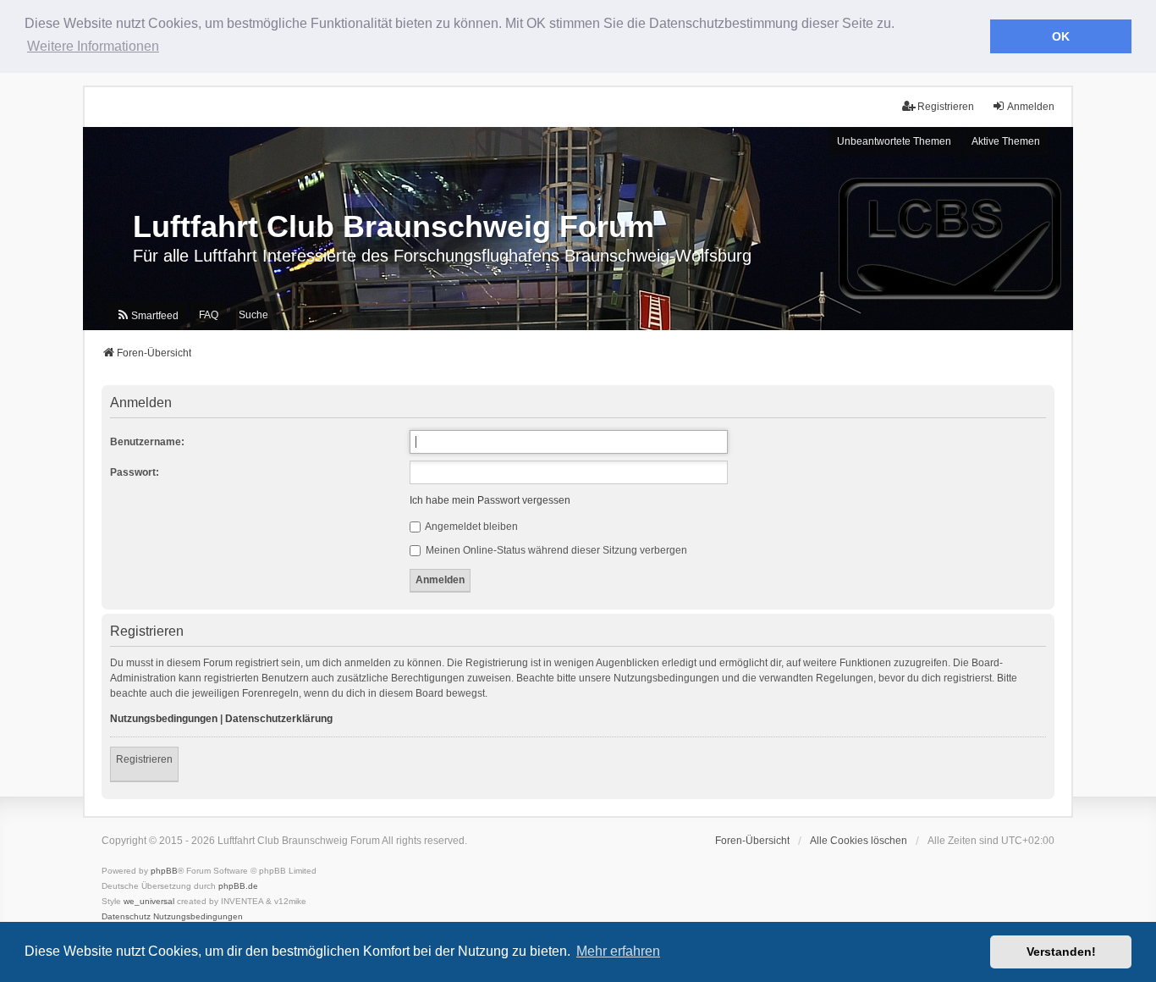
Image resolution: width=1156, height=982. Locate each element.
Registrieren (144, 759)
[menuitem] (147, 315)
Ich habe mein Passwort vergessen (490, 500)
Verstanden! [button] (1061, 951)
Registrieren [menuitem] (945, 107)
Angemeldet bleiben (470, 526)
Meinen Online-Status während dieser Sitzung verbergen (555, 550)
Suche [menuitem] (253, 315)
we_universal (149, 901)
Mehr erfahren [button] (618, 951)
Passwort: (134, 472)
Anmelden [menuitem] (1030, 107)
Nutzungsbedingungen (163, 719)
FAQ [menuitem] (208, 315)
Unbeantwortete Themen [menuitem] (894, 141)
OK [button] (1061, 36)
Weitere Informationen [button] (93, 46)
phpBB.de (238, 886)
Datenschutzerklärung (279, 719)
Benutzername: (147, 442)
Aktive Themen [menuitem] (1006, 141)
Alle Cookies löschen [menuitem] (858, 841)
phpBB (164, 870)
